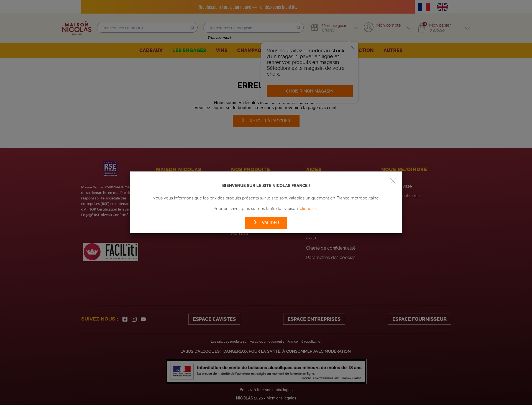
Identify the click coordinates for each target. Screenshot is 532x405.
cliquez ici (309, 208)
